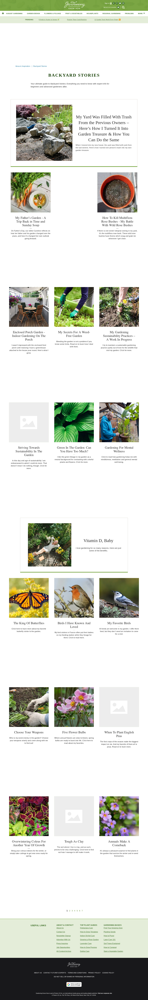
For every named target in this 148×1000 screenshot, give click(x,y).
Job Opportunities (63, 947)
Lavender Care (86, 943)
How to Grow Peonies (88, 947)
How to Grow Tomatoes (89, 932)
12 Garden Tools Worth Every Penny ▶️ (107, 19)
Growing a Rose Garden (89, 940)
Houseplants (92, 13)
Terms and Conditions (77, 973)
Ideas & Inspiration (22, 66)
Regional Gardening (111, 13)
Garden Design (33, 13)
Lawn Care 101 (109, 940)
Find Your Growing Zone (113, 928)
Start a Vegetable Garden (113, 951)
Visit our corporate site (105, 993)
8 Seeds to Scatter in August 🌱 (49, 19)
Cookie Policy (108, 973)
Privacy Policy (94, 973)
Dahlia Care (84, 951)
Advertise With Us (63, 940)
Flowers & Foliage (52, 13)
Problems (129, 13)
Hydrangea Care (86, 928)
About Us (60, 928)
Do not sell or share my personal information (74, 977)
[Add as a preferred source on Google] (74, 984)
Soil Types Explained (112, 943)
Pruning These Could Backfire (77, 19)
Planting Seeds (109, 932)
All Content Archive (63, 951)
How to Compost (110, 947)
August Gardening (14, 13)
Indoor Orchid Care (87, 936)
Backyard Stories (40, 66)
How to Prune (109, 936)
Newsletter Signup (63, 936)
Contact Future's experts (54, 973)
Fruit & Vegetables (73, 13)
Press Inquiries (62, 943)
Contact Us (60, 932)
